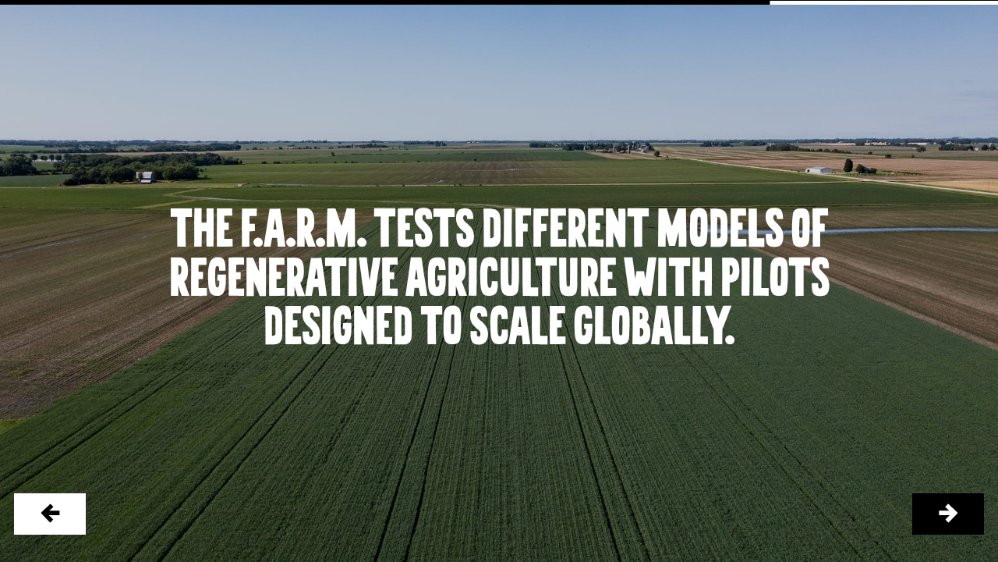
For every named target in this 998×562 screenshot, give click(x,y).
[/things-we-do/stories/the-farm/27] (50, 514)
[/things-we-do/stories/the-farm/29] (948, 514)
